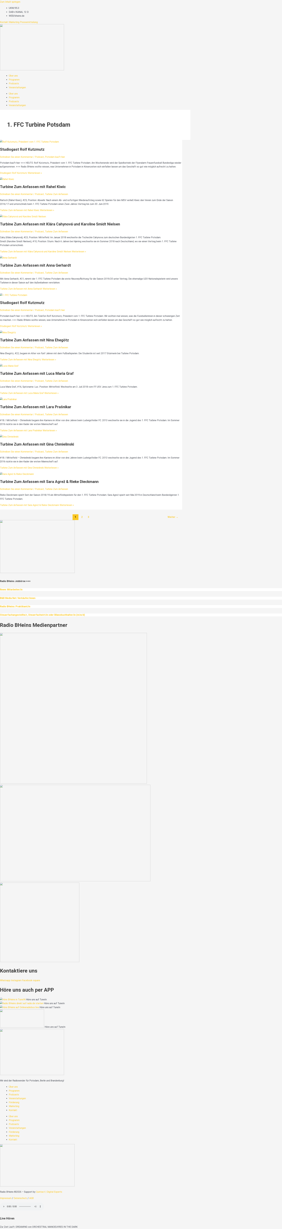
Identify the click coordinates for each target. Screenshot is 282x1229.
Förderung (14, 1102)
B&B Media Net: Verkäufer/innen (17, 598)
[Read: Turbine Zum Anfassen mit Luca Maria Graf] (9, 365)
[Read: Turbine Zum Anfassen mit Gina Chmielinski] (9, 436)
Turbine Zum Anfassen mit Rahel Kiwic (33, 187)
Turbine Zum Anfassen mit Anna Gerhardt (35, 265)
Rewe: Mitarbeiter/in (11, 589)
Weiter (173, 516)
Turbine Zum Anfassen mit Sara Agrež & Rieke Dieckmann (49, 481)
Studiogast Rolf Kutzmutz (22, 149)
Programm (14, 79)
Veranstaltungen (17, 87)
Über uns (13, 75)
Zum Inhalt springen (10, 1)
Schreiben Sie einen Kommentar (16, 157)
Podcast (39, 157)
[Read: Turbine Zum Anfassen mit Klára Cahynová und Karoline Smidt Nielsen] (23, 216)
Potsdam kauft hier (55, 157)
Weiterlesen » (21, 173)
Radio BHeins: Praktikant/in (15, 606)
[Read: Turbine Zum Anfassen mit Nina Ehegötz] (8, 332)
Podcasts (14, 83)
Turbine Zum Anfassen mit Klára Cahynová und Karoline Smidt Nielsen (60, 224)
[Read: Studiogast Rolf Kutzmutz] (29, 141)
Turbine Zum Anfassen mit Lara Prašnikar (35, 407)
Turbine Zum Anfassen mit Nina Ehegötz (34, 340)
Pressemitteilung (29, 22)
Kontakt (4, 22)
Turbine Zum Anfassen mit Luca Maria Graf (37, 373)
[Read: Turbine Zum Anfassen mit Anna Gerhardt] (8, 257)
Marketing (14, 22)
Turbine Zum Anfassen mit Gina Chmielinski (37, 444)
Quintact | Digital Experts (49, 1191)
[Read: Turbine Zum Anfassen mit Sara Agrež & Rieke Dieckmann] (17, 474)
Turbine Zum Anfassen (56, 194)
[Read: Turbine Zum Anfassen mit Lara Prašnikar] (8, 399)
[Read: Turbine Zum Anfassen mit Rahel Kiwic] (7, 179)
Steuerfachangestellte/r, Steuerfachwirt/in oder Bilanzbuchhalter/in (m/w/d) (42, 614)
